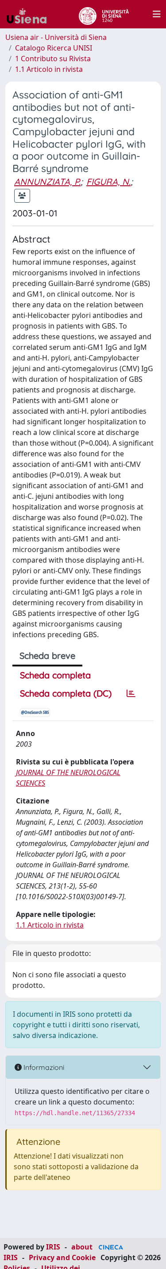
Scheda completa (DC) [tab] (66, 693)
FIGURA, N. (108, 181)
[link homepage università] (104, 14)
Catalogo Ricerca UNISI (53, 48)
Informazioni (43, 1067)
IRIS (53, 1247)
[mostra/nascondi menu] (157, 14)
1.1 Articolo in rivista (49, 69)
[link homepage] (30, 14)
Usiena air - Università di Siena (56, 37)
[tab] (131, 693)
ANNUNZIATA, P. (47, 181)
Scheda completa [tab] (55, 675)
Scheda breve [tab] (47, 655)
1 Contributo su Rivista (53, 58)
